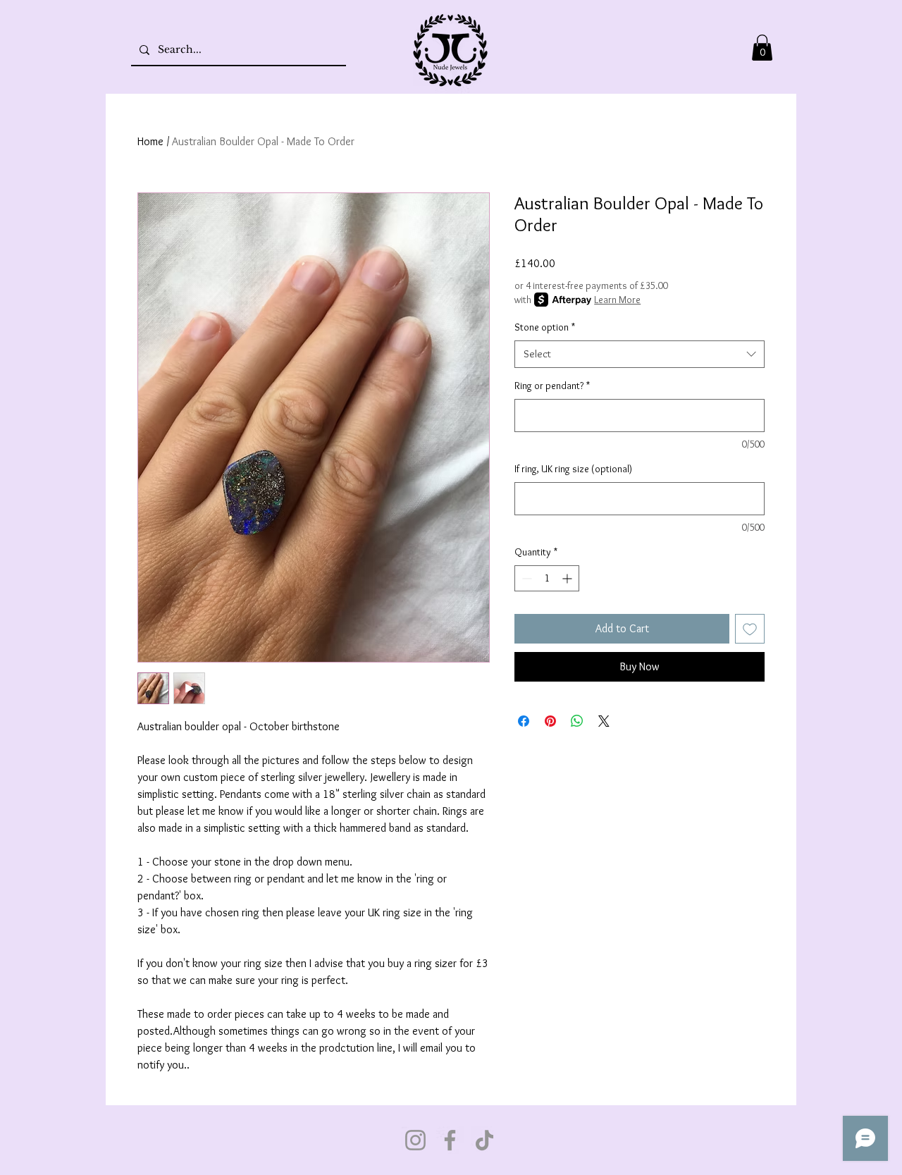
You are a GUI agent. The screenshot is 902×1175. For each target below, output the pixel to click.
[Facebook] (450, 1140)
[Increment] (568, 578)
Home (150, 141)
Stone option (544, 327)
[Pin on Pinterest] (550, 721)
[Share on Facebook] (523, 721)
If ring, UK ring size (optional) (573, 468)
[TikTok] (484, 1140)
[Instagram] (415, 1140)
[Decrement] (525, 578)
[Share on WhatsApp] (577, 721)
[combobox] (639, 354)
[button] (762, 48)
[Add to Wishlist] (750, 629)
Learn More (617, 299)
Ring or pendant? (552, 385)
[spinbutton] (547, 578)
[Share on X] (603, 721)
